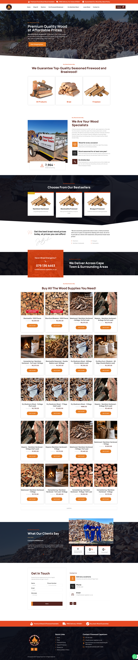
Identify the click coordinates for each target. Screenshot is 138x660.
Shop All (35, 7)
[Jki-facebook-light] (71, 603)
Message (34, 593)
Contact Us (96, 7)
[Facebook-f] (32, 649)
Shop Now (40, 214)
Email (33, 588)
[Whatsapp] (74, 603)
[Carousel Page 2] (44, 554)
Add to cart (32, 325)
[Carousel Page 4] (47, 554)
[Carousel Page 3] (46, 554)
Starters (43, 7)
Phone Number (51, 583)
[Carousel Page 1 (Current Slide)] (43, 554)
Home (28, 7)
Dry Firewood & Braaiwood (56, 7)
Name (33, 583)
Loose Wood (86, 7)
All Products (41, 101)
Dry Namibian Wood (73, 7)
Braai (69, 101)
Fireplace (96, 101)
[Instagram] (35, 649)
